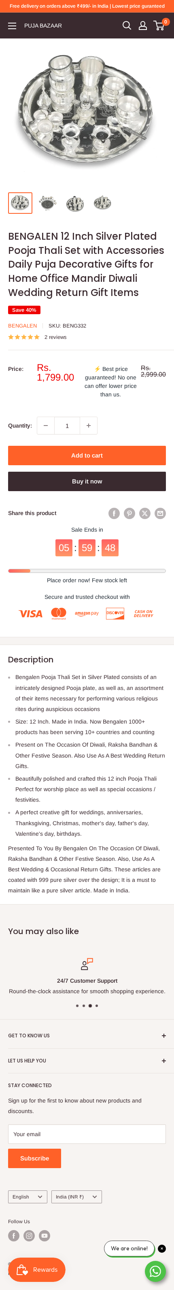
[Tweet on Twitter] (145, 513)
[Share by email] (160, 513)
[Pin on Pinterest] (129, 513)
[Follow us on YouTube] (44, 1235)
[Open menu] (12, 26)
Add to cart (87, 455)
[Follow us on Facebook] (13, 1235)
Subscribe (34, 1158)
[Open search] (127, 25)
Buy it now (87, 481)
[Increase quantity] (88, 425)
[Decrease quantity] (45, 425)
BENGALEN (22, 326)
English (21, 1197)
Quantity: (20, 425)
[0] (159, 25)
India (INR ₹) (70, 1197)
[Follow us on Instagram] (29, 1235)
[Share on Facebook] (114, 513)
